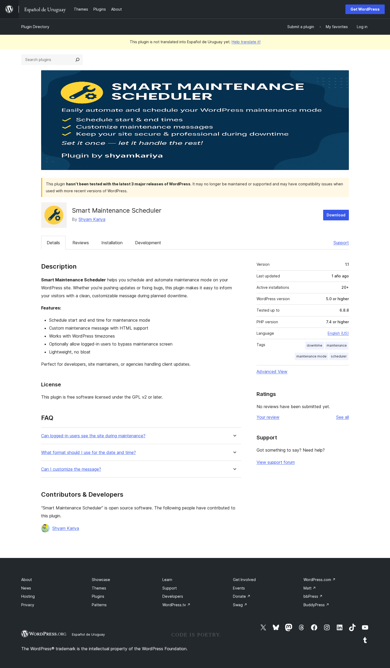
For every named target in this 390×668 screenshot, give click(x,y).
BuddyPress (316, 604)
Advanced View (272, 371)
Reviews (80, 242)
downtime (314, 345)
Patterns (99, 604)
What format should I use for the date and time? (88, 452)
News (26, 588)
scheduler (339, 356)
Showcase (101, 579)
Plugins (98, 596)
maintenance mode (311, 356)
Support (341, 242)
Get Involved (244, 579)
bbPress (313, 596)
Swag (240, 604)
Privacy (27, 604)
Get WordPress (365, 9)
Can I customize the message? (71, 469)
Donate (241, 596)
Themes (99, 588)
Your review (268, 417)
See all (342, 417)
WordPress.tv (176, 604)
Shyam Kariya (92, 219)
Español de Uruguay (88, 634)
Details (53, 242)
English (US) (338, 333)
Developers (172, 596)
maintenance (337, 345)
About (26, 579)
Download (336, 215)
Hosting (28, 596)
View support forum (276, 462)
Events (239, 588)
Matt (310, 588)
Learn (167, 579)
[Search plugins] (77, 59)
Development (148, 242)
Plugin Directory (35, 26)
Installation (112, 242)
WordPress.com (320, 579)
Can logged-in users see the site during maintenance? (93, 435)
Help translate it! (246, 42)
